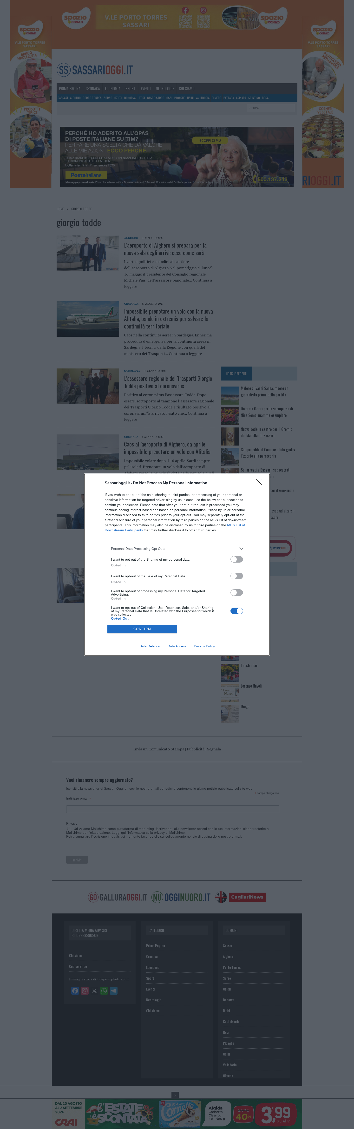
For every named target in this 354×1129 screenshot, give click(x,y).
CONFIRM (142, 629)
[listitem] (177, 548)
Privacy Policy (204, 646)
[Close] (260, 483)
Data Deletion (149, 646)
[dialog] (177, 564)
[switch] (236, 559)
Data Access (177, 646)
